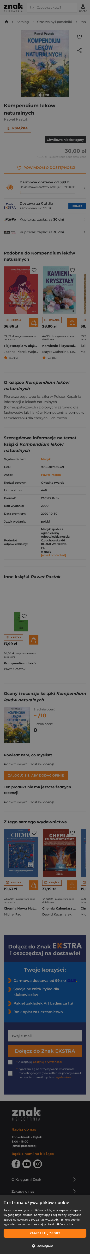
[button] (45, 1246)
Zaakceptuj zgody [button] (45, 1233)
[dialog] (45, 1224)
